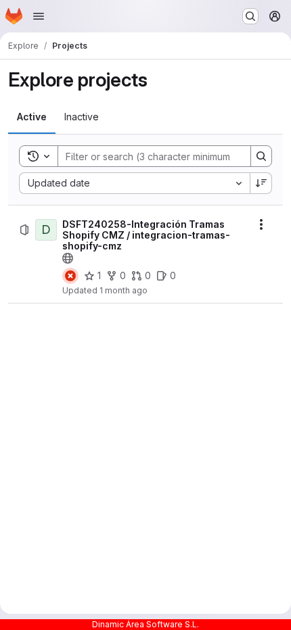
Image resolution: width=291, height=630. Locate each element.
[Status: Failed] (70, 276)
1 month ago (123, 290)
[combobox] (134, 183)
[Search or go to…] (250, 16)
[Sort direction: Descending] (261, 183)
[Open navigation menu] (38, 16)
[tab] (31, 117)
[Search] (261, 156)
